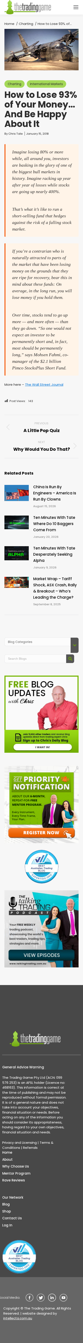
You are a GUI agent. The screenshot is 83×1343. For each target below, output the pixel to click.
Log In (7, 1225)
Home (7, 1152)
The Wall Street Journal (44, 384)
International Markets (46, 84)
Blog (6, 1204)
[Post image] (16, 493)
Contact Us (12, 1218)
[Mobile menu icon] (76, 7)
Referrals (30, 1147)
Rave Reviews (13, 1180)
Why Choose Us (15, 1166)
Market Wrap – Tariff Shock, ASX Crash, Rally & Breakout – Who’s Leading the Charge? (55, 588)
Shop (6, 1211)
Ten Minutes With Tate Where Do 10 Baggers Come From (54, 524)
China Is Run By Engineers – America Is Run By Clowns (54, 493)
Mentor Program (16, 1173)
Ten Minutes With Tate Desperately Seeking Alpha (54, 554)
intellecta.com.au (17, 1318)
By (13, 134)
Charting (14, 84)
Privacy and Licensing (19, 1142)
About (7, 1159)
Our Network (12, 1197)
